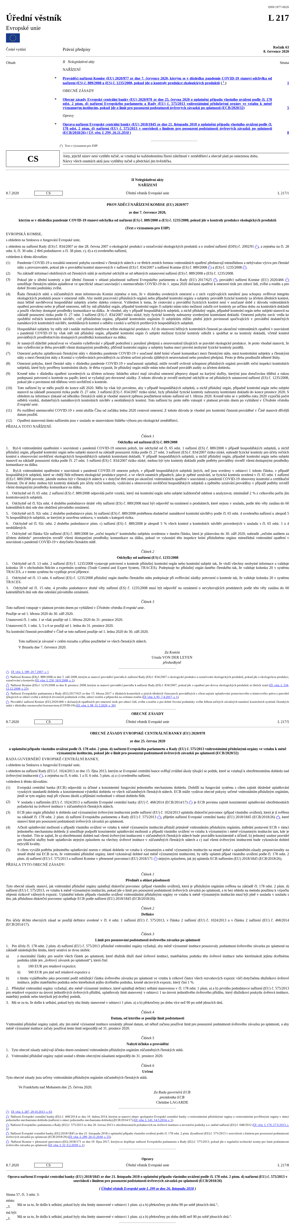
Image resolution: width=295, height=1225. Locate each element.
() (257, 247)
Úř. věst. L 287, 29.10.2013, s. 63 (31, 1111)
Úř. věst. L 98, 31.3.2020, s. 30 (96, 705)
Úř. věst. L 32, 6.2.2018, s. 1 (66, 1145)
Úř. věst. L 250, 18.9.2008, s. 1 (55, 680)
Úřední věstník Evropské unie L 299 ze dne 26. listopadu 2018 (147, 1189)
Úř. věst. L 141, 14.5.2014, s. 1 (153, 1120)
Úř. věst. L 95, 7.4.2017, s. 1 (160, 697)
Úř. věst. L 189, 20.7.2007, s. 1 (30, 672)
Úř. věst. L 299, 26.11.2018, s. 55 (89, 1137)
